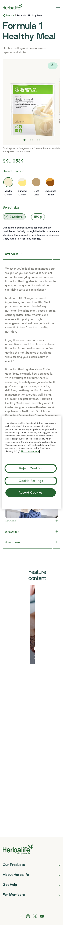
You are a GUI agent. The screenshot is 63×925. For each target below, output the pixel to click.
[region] (31, 462)
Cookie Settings (31, 481)
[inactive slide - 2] (31, 140)
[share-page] (53, 65)
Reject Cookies (30, 468)
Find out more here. (30, 451)
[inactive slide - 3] (38, 140)
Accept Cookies (31, 492)
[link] (58, 7)
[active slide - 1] (24, 140)
